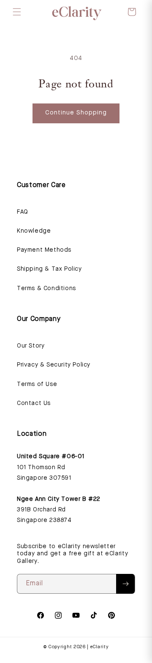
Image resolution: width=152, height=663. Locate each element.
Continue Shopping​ (76, 113)
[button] (17, 12)
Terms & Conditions (46, 288)
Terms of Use (37, 384)
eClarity (99, 647)
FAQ (22, 212)
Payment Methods (44, 250)
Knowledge (34, 231)
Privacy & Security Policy (53, 365)
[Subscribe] (125, 584)
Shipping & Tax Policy (49, 269)
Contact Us (34, 403)
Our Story (30, 346)
